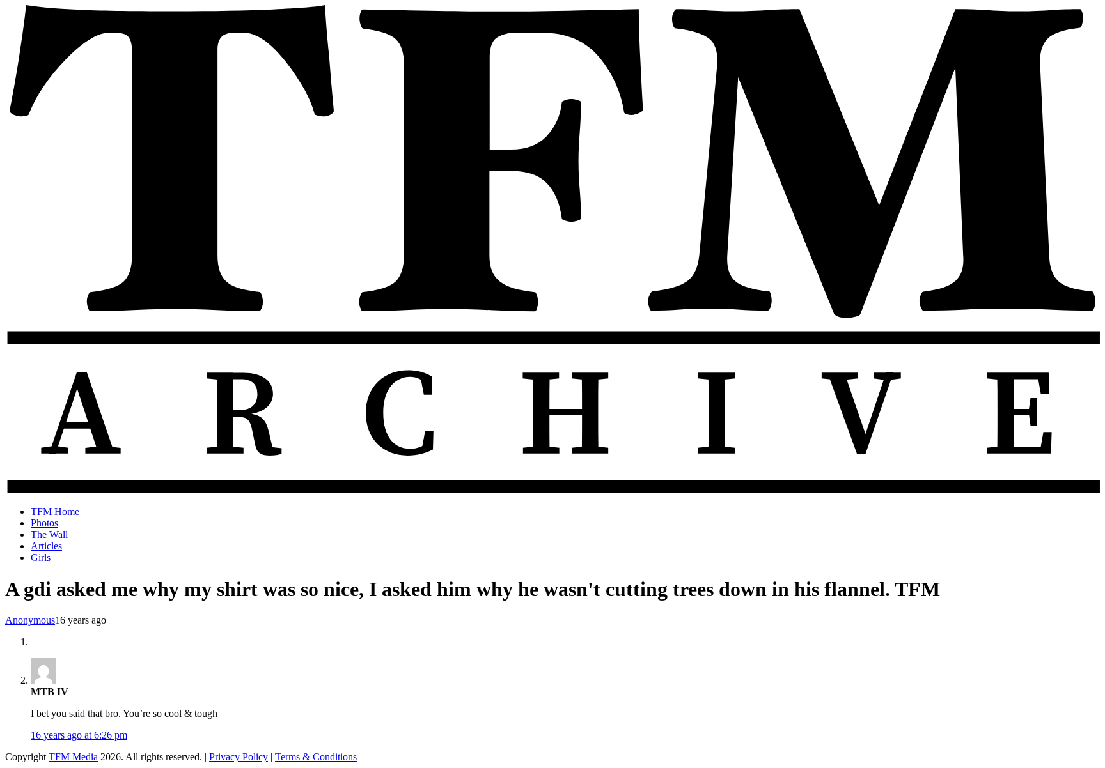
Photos (44, 523)
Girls (41, 557)
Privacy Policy (238, 756)
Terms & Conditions (316, 756)
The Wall (49, 534)
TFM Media (73, 756)
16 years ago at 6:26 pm (79, 735)
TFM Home (55, 511)
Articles (46, 546)
